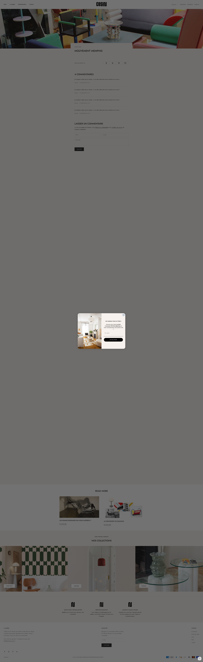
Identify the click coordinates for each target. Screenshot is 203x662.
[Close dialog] (123, 315)
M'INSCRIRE (113, 340)
